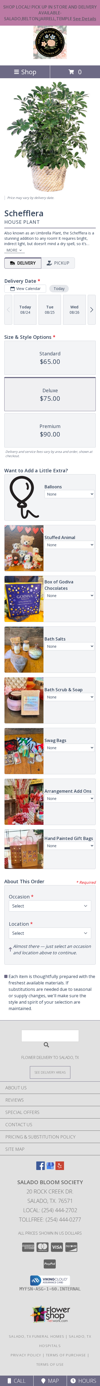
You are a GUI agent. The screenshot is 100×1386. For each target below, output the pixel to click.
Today (59, 288)
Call (18, 1380)
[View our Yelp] (59, 1168)
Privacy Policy (26, 1355)
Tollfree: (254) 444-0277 (50, 1219)
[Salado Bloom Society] (50, 57)
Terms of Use (50, 1364)
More (11, 250)
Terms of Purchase (66, 1355)
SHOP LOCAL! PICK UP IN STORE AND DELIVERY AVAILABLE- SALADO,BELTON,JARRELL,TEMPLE (50, 13)
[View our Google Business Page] (50, 1168)
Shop (28, 71)
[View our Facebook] (40, 1168)
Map (52, 1380)
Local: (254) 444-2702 (50, 1210)
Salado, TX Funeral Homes (36, 1336)
